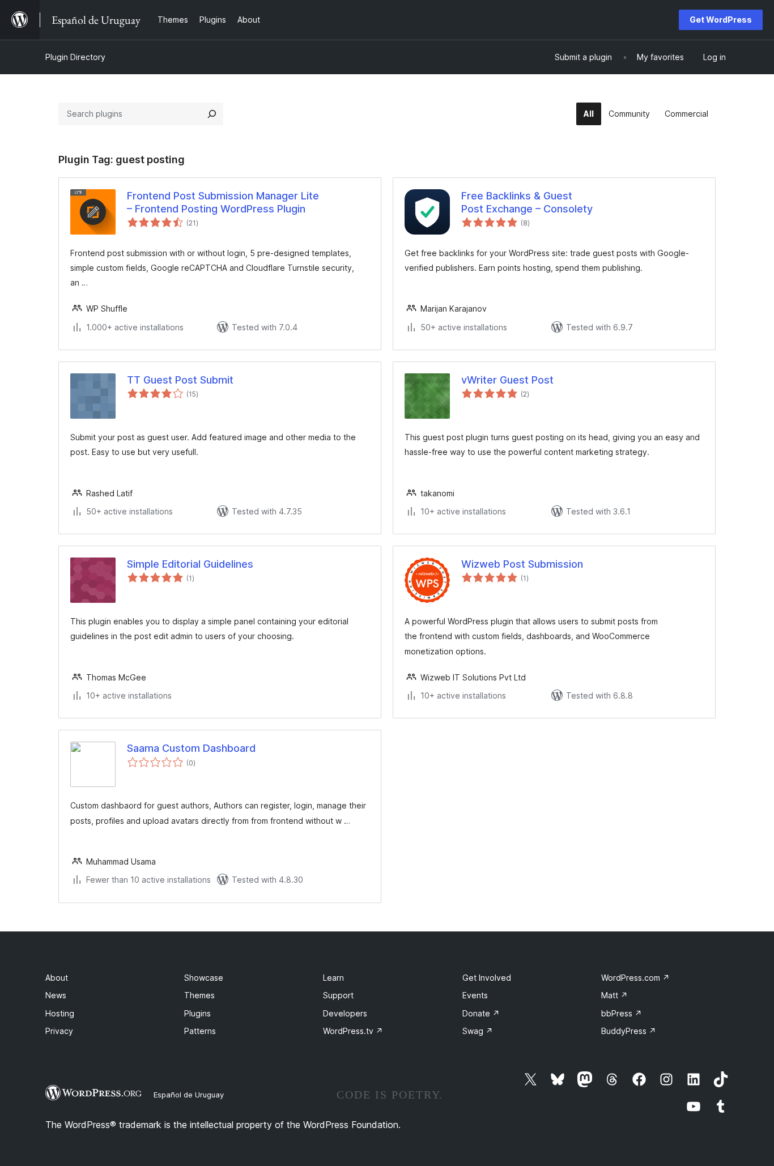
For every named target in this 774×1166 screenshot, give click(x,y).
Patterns (200, 1031)
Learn (333, 977)
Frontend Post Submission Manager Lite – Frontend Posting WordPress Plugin (223, 202)
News (55, 995)
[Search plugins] (212, 114)
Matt (614, 995)
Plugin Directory (75, 57)
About (56, 977)
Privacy (59, 1031)
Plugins (197, 1013)
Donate (481, 1013)
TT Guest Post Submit (180, 380)
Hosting (59, 1013)
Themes (199, 995)
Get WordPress (721, 19)
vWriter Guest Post (507, 380)
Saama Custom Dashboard (191, 748)
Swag (477, 1031)
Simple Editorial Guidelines (190, 564)
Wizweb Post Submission (522, 564)
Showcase (203, 977)
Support (338, 995)
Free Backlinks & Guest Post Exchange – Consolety (527, 202)
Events (475, 995)
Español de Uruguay (189, 1094)
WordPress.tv (353, 1031)
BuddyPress (628, 1031)
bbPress (621, 1013)
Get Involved (486, 977)
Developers (345, 1013)
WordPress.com (635, 977)
